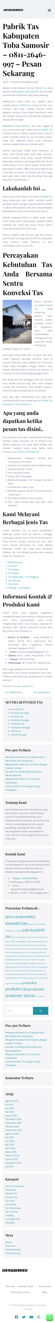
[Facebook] (16, 1317)
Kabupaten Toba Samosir (26, 91)
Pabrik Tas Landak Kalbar (14, 963)
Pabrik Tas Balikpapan (18, 937)
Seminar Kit (11, 1193)
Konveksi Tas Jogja (20, 712)
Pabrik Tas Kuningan (38, 960)
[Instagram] (38, 1317)
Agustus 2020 (12, 1133)
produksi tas (16, 988)
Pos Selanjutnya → (43, 692)
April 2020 (10, 1148)
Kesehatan (10, 1189)
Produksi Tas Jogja (20, 720)
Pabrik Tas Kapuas (32, 952)
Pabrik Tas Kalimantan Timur (15, 952)
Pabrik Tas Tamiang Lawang (22, 978)
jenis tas (12, 916)
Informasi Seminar (14, 1186)
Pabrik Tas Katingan (20, 956)
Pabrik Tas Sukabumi (31, 974)
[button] (49, 10)
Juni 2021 (9, 1108)
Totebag (12, 587)
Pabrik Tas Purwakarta (13, 971)
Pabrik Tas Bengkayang (18, 942)
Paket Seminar (15, 562)
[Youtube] (31, 1317)
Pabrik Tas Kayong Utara (35, 956)
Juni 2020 (9, 1141)
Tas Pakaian (14, 569)
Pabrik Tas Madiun (30, 963)
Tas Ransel (13, 573)
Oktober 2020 (12, 1126)
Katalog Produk (25, 1286)
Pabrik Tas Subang (17, 974)
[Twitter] (24, 1317)
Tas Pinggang (32, 576)
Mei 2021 (9, 1111)
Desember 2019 (13, 1162)
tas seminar (40, 996)
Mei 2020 (9, 1144)
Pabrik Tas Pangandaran (39, 967)
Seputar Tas (27, 686)
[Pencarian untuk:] (27, 1010)
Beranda (10, 1286)
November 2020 (13, 1122)
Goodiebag (24, 587)
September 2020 (13, 1130)
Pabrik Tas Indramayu (18, 945)
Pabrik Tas (40, 87)
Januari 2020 (11, 1159)
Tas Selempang (15, 576)
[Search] (40, 1011)
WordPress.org (13, 1253)
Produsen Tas (18, 723)
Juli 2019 (9, 1166)
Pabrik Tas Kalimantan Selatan (15, 949)
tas (32, 995)
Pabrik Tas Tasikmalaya (13, 983)
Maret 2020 (11, 1151)
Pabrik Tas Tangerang (40, 978)
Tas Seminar (11, 1211)
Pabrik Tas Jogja (18, 734)
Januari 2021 (11, 1115)
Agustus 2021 (12, 1100)
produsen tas (17, 995)
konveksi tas (16, 923)
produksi (29, 982)
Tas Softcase (14, 580)
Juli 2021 (9, 1104)
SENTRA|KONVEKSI (13, 10)
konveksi (27, 916)
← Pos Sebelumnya (12, 692)
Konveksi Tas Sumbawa (36, 924)
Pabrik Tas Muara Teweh (22, 967)
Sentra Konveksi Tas (29, 451)
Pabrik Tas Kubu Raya (22, 960)
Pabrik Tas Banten (33, 937)
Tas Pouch (13, 584)
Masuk (8, 1242)
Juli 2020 (9, 1137)
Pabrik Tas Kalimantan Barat (36, 945)
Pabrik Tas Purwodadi (30, 970)
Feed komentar (13, 1249)
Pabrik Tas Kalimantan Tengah (37, 949)
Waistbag (10, 1222)
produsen (36, 988)
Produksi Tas (17, 716)
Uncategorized (12, 1219)
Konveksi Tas (17, 709)
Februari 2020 (12, 1155)
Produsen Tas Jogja (20, 727)
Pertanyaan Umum (20, 1292)
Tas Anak (12, 565)
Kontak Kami (45, 1286)
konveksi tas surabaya (13, 931)
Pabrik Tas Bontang (33, 942)
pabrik (27, 929)
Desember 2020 (13, 1119)
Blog (44, 1292)
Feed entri (10, 1245)
